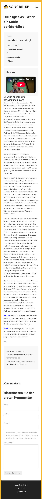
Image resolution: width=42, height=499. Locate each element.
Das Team (21, 488)
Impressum (21, 491)
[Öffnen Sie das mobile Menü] (37, 7)
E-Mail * (6, 414)
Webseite (7, 423)
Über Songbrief (21, 485)
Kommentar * (8, 442)
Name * (6, 404)
